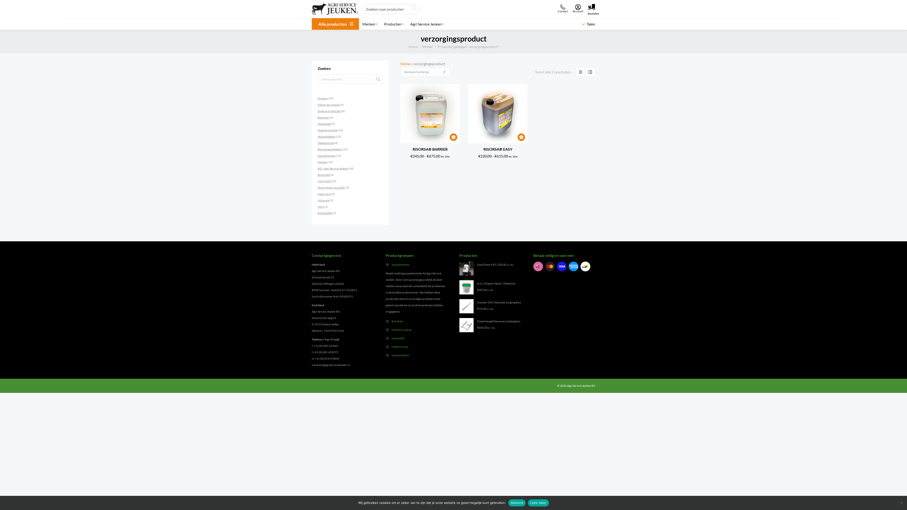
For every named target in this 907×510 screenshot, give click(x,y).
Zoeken (377, 79)
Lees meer (538, 503)
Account (578, 11)
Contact (563, 11)
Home (405, 63)
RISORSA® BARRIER (430, 149)
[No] (901, 503)
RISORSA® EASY (497, 149)
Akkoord (517, 503)
